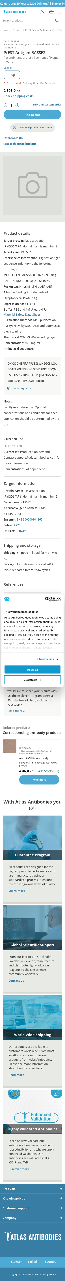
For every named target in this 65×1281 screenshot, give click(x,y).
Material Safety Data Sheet (22, 315)
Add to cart (32, 115)
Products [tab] (9, 1189)
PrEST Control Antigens (37, 30)
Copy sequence (21, 388)
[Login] (42, 11)
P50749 (21, 531)
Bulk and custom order (47, 104)
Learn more (16, 891)
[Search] (57, 20)
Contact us (16, 981)
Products (17, 30)
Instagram (16, 1262)
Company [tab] (9, 1218)
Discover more (18, 1169)
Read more (16, 1075)
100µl (12, 75)
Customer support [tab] (16, 1208)
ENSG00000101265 (29, 519)
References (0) (13, 138)
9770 (17, 525)
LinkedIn (33, 1262)
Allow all (32, 669)
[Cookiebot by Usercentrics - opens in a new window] (46, 599)
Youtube (50, 1262)
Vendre (52, 1274)
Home (6, 30)
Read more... (16, 711)
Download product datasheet (35, 127)
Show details (45, 658)
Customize (30, 679)
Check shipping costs (19, 96)
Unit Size (8, 67)
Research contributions (19, 144)
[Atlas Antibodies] (14, 12)
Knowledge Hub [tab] (14, 1198)
